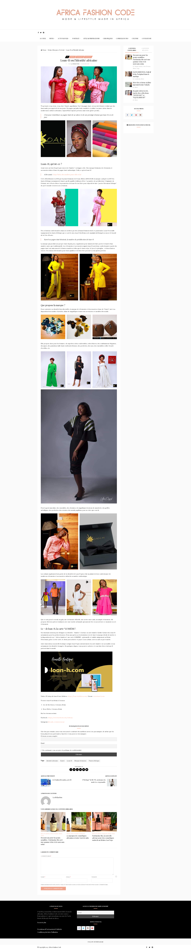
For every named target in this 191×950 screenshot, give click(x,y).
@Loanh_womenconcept (56, 722)
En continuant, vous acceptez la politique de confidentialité (62, 750)
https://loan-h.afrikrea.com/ (78, 696)
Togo (42, 835)
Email (42, 743)
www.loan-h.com (99, 696)
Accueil (43, 38)
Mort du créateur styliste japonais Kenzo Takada (142, 83)
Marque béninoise (80, 761)
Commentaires (46, 856)
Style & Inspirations (91, 38)
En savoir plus (41, 922)
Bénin (49, 50)
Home (44, 50)
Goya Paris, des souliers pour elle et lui (67, 175)
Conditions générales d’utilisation (47, 932)
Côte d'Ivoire (54, 833)
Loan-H (69, 761)
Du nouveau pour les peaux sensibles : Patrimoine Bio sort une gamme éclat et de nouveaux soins (52, 841)
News (51, 38)
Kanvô (62, 761)
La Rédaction (75, 64)
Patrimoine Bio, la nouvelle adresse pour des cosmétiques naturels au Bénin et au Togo (103, 838)
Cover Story (146, 38)
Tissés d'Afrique (94, 761)
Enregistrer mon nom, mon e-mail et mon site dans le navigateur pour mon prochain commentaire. (74, 884)
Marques (55, 50)
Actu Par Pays (63, 38)
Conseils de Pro (122, 38)
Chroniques (108, 38)
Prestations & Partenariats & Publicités (49, 929)
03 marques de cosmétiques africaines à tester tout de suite (78, 837)
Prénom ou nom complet (49, 736)
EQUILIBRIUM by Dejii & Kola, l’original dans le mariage (142, 74)
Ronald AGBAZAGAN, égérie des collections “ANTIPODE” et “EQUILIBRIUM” (141, 94)
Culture (135, 38)
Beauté (43, 833)
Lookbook (137, 79)
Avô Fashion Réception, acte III (61, 780)
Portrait (75, 38)
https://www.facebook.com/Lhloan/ (60, 718)
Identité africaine (52, 761)
